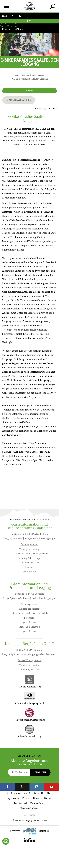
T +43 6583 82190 (11, 655)
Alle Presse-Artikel (19, 99)
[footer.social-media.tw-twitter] (22, 787)
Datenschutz (37, 803)
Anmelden (40, 772)
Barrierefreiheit (29, 809)
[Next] (54, 836)
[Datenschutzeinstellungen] (5, 841)
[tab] (52, 6)
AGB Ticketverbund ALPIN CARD (25, 793)
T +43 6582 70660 (13, 539)
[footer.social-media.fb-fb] (7, 787)
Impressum (12, 798)
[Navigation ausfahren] (6, 6)
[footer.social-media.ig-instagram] (36, 787)
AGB (48, 793)
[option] (29, 836)
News (36, 798)
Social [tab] (7, 29)
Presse (26, 798)
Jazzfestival (20, 803)
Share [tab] (20, 29)
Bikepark (48, 798)
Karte (30, 90)
